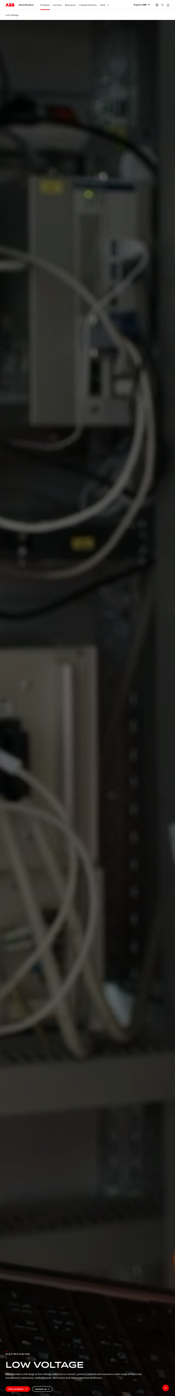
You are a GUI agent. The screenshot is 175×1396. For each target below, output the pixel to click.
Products (45, 5)
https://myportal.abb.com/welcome (168, 5)
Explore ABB (140, 4)
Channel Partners (88, 5)
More (102, 5)
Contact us (40, 1389)
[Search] (162, 5)
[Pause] (165, 1388)
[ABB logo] (10, 5)
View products (15, 1389)
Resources (70, 5)
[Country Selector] (157, 5)
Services (57, 5)
